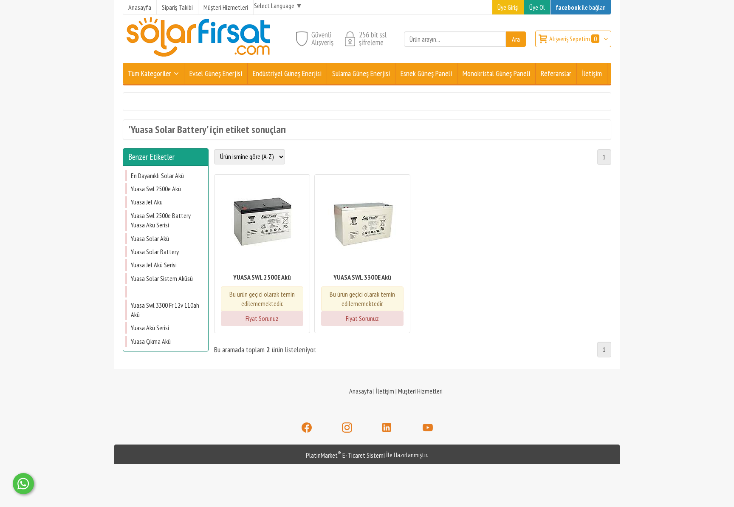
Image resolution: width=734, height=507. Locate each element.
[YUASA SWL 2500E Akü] (262, 224)
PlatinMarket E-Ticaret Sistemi (345, 455)
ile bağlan (581, 7)
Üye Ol (537, 7)
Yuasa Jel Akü (147, 202)
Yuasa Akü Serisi (150, 327)
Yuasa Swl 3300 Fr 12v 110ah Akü (165, 310)
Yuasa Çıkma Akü (151, 341)
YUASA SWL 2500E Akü (262, 277)
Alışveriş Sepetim (573, 38)
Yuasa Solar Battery (155, 251)
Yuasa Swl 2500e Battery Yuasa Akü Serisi (161, 220)
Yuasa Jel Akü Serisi (154, 265)
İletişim (385, 391)
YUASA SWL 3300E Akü (362, 277)
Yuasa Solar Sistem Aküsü (162, 278)
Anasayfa (360, 391)
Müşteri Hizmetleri (420, 391)
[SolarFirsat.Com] (199, 58)
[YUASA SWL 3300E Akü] (362, 224)
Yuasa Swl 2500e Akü (156, 188)
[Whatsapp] (23, 483)
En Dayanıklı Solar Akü (157, 175)
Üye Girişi (508, 7)
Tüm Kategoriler (149, 73)
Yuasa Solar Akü (150, 238)
